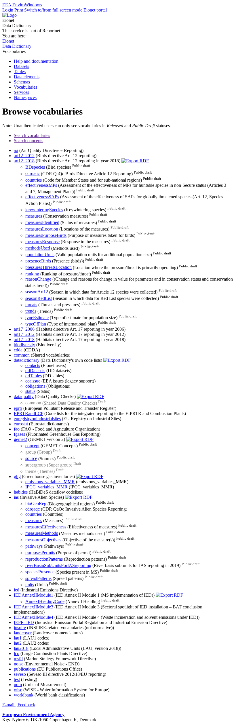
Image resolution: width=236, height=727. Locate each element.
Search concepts (28, 140)
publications (25, 669)
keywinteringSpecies (44, 209)
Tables (20, 71)
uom (18, 684)
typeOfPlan (35, 323)
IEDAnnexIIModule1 (33, 595)
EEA (6, 4)
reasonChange (38, 279)
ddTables (33, 375)
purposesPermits (40, 552)
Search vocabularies (32, 135)
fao (17, 429)
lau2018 (21, 648)
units (29, 584)
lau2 (18, 643)
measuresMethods (41, 533)
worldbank (23, 694)
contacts (32, 365)
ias (16, 497)
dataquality (24, 396)
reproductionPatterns (44, 559)
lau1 (18, 637)
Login (7, 9)
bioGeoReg (35, 503)
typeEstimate (37, 317)
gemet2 (20, 439)
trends (30, 311)
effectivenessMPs (41, 185)
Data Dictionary (16, 46)
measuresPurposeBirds (45, 235)
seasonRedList (38, 298)
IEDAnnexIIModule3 (33, 606)
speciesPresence (39, 572)
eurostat (21, 423)
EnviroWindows (27, 4)
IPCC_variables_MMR (46, 486)
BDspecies (35, 167)
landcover (23, 632)
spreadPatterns (38, 578)
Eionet (8, 41)
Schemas (22, 81)
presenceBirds (38, 260)
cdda (18, 349)
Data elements (26, 76)
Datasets (21, 66)
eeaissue (32, 380)
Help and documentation (36, 61)
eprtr (18, 408)
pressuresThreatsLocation (48, 267)
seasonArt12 (36, 292)
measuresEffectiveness (45, 526)
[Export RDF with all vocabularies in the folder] (135, 160)
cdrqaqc (32, 173)
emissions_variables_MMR (50, 481)
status (30, 391)
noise (18, 663)
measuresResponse (42, 241)
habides (21, 492)
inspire (20, 627)
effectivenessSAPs (42, 196)
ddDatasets (35, 370)
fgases (19, 434)
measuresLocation (41, 229)
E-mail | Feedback (18, 704)
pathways (34, 546)
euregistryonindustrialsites (37, 418)
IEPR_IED (24, 622)
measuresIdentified (42, 222)
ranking (32, 273)
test (17, 679)
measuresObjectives (43, 539)
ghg (17, 476)
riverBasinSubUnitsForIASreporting (58, 565)
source (31, 458)
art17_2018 (24, 339)
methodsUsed (37, 248)
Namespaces (25, 97)
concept (32, 445)
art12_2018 (24, 160)
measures (33, 216)
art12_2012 (24, 155)
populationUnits (39, 254)
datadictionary (26, 360)
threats (31, 304)
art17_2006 (24, 329)
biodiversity (24, 344)
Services (21, 92)
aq (16, 150)
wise (18, 689)
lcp (16, 653)
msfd (18, 658)
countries (33, 180)
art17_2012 (24, 334)
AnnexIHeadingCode (44, 601)
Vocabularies (25, 87)
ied (16, 589)
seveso (20, 674)
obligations (35, 386)
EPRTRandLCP (28, 413)
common (22, 355)
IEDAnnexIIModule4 (33, 617)
